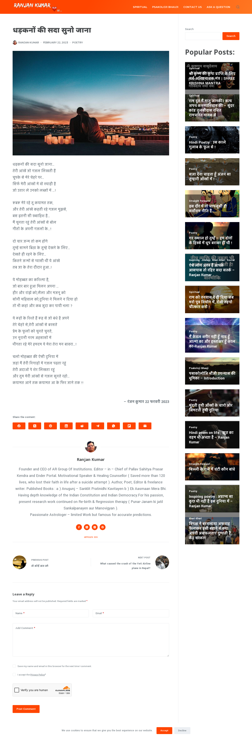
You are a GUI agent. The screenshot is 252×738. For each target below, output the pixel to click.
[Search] (237, 7)
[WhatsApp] (113, 425)
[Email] (145, 425)
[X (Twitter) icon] (87, 527)
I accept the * (32, 674)
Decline (182, 730)
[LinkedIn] (66, 425)
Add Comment (25, 628)
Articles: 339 (90, 537)
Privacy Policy (37, 674)
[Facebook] (19, 425)
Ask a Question (218, 6)
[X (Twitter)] (34, 425)
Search (189, 29)
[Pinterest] (50, 425)
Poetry (77, 42)
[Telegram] (97, 425)
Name (20, 613)
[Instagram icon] (95, 527)
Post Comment (26, 709)
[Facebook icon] (79, 527)
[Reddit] (82, 425)
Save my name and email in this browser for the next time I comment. (55, 666)
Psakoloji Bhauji (165, 6)
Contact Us (192, 6)
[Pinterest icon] (103, 527)
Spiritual (140, 6)
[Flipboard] (129, 425)
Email (100, 613)
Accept (164, 730)
